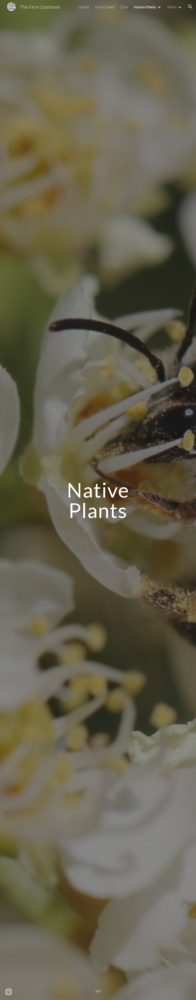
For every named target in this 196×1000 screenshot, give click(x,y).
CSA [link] (124, 7)
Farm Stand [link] (104, 7)
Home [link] (83, 7)
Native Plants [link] (145, 7)
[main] (98, 500)
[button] (190, 6)
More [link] (172, 7)
